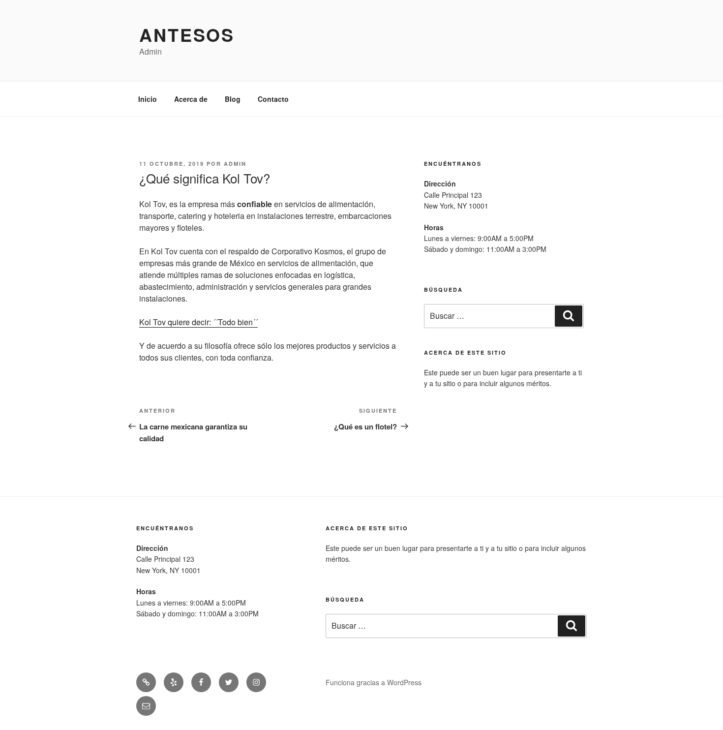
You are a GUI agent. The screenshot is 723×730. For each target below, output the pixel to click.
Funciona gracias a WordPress (374, 682)
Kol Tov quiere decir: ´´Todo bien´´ (198, 322)
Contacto (273, 99)
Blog (233, 99)
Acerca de (191, 99)
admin (235, 163)
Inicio (147, 99)
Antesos (187, 34)
